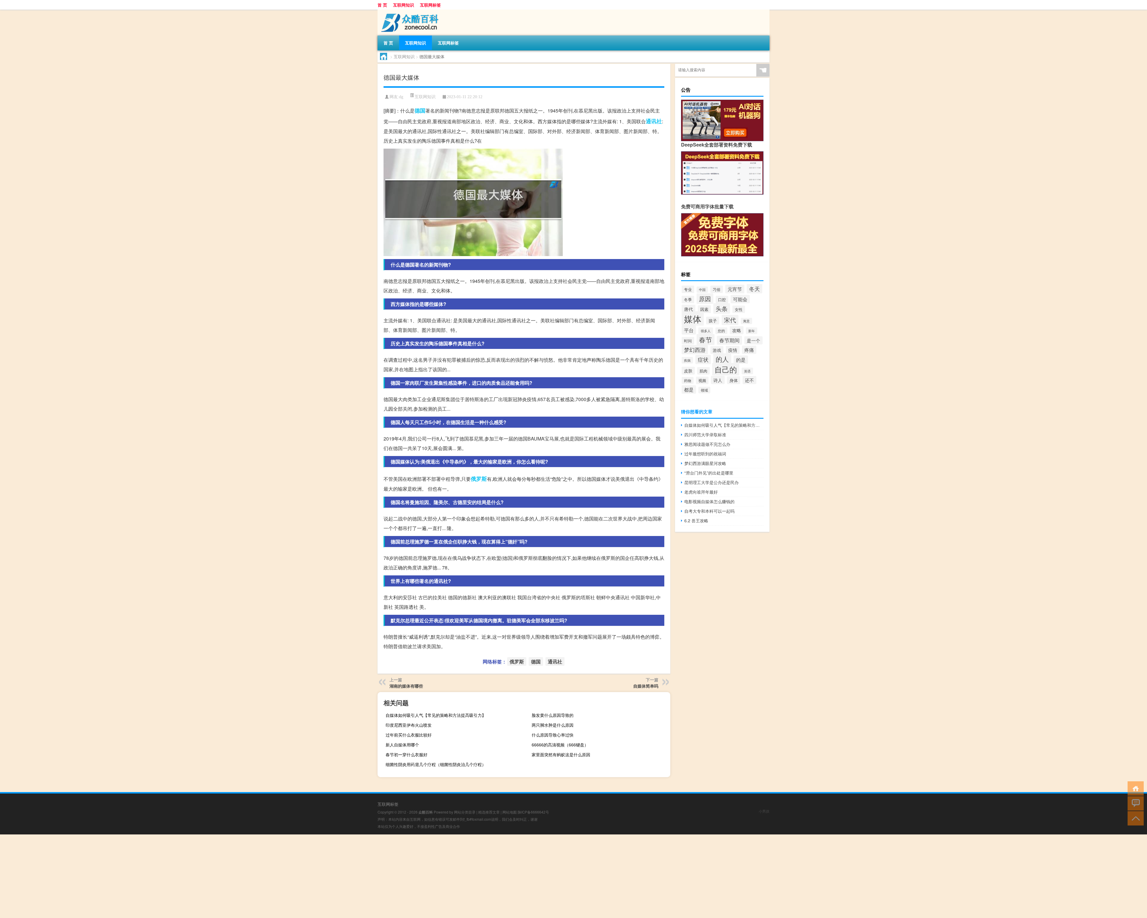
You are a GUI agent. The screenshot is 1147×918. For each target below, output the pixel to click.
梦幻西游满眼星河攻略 (705, 463)
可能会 (740, 299)
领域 (704, 390)
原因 (705, 298)
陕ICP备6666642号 (533, 811)
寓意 (746, 321)
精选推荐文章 (489, 811)
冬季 (688, 299)
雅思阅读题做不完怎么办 (707, 444)
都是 (689, 389)
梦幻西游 (695, 349)
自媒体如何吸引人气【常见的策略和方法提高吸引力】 (436, 715)
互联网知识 (403, 5)
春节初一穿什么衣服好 (406, 754)
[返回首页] (1134, 788)
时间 (688, 341)
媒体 (692, 318)
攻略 (736, 330)
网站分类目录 (465, 811)
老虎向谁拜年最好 (701, 492)
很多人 (706, 330)
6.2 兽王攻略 (696, 520)
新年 (751, 330)
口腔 (722, 299)
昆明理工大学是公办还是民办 (711, 482)
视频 (702, 380)
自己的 (725, 369)
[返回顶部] (1134, 818)
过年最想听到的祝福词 (705, 454)
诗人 (717, 380)
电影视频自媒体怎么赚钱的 (709, 501)
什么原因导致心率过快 (553, 735)
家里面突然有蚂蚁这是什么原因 (561, 754)
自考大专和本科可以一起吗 (709, 511)
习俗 (716, 289)
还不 (749, 380)
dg (401, 97)
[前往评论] (1134, 803)
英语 (747, 371)
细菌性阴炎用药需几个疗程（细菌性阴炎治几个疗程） (436, 764)
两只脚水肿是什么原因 (553, 725)
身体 (733, 380)
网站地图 (509, 811)
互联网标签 (430, 5)
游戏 (717, 350)
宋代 (730, 320)
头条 (722, 308)
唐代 (688, 309)
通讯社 (654, 121)
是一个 (753, 340)
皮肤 (688, 371)
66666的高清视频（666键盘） (560, 745)
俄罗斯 (479, 479)
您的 (721, 330)
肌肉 (703, 371)
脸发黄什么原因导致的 (553, 715)
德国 (420, 110)
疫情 (732, 350)
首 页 (382, 5)
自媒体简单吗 (645, 686)
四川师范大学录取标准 (705, 435)
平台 (689, 330)
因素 (704, 309)
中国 (702, 289)
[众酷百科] (409, 12)
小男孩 (764, 811)
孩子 (713, 321)
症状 (703, 359)
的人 (722, 358)
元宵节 (735, 289)
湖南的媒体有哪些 (406, 686)
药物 (687, 380)
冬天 (754, 288)
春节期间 (729, 340)
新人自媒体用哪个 (402, 745)
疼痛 (749, 349)
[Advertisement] (179, 876)
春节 (705, 339)
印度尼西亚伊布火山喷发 (409, 725)
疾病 (687, 360)
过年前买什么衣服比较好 (409, 735)
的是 (741, 359)
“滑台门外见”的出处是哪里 (708, 473)
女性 (739, 309)
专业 (688, 289)
